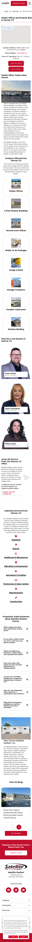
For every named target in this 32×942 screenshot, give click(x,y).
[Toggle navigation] (30, 3)
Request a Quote (19, 3)
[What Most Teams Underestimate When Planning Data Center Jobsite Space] (16, 797)
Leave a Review (16, 69)
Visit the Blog (16, 833)
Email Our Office (16, 63)
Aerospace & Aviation (16, 575)
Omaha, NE (7, 494)
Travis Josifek (10, 373)
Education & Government (16, 566)
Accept (13, 936)
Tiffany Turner (10, 444)
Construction (16, 601)
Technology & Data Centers (16, 584)
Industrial (16, 540)
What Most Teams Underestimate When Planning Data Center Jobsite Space (13, 814)
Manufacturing (16, 593)
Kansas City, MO (9, 492)
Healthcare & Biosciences (16, 557)
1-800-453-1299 (16, 883)
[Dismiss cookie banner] (27, 918)
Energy (16, 549)
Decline (23, 936)
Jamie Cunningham (12, 408)
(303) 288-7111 (22, 53)
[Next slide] (18, 827)
